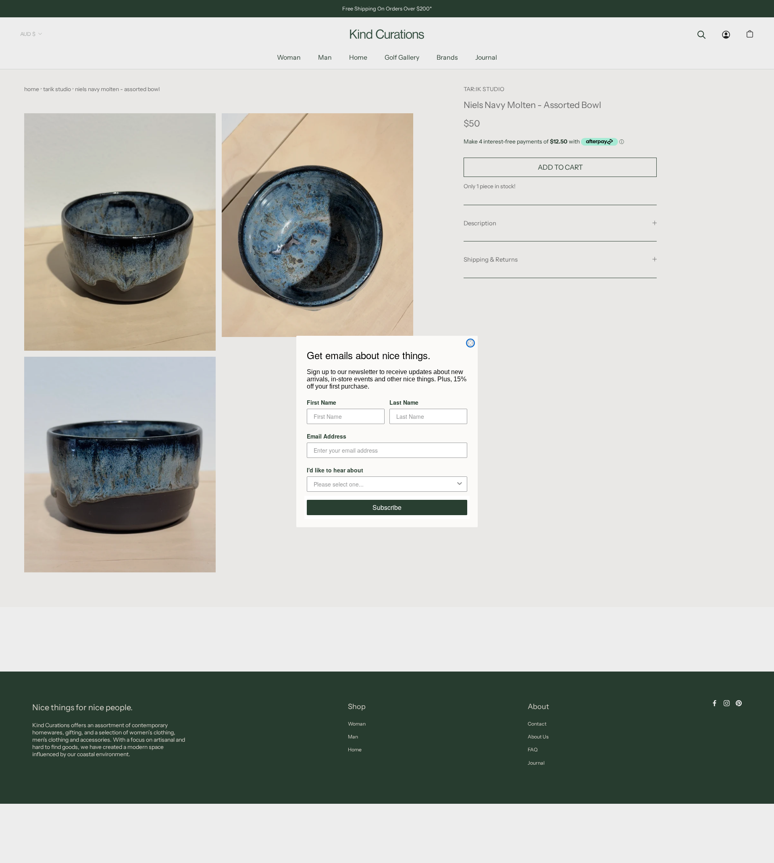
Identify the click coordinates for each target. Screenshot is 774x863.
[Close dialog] (470, 343)
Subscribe (387, 507)
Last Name (403, 402)
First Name (321, 402)
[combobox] (385, 484)
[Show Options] (460, 484)
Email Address (326, 436)
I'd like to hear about (335, 470)
